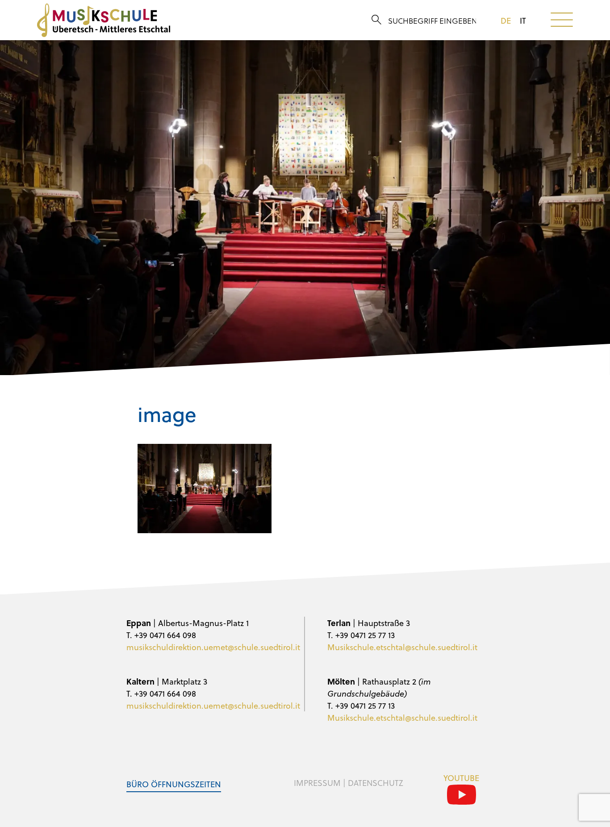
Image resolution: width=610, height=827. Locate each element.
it (523, 21)
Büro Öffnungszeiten (173, 784)
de (506, 21)
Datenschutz (375, 783)
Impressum (317, 783)
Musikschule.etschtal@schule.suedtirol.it (402, 647)
